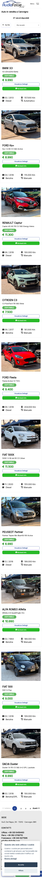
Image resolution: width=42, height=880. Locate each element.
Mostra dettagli (10, 859)
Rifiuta (21, 870)
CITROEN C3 (9, 300)
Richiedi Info (21, 89)
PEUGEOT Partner (12, 532)
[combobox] (27, 25)
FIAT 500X (8, 454)
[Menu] (39, 4)
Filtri (7, 25)
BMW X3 (7, 68)
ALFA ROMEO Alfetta (14, 609)
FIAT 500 (7, 686)
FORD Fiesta (9, 377)
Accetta (21, 865)
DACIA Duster (10, 764)
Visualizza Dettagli (21, 84)
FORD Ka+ (8, 145)
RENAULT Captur (12, 222)
